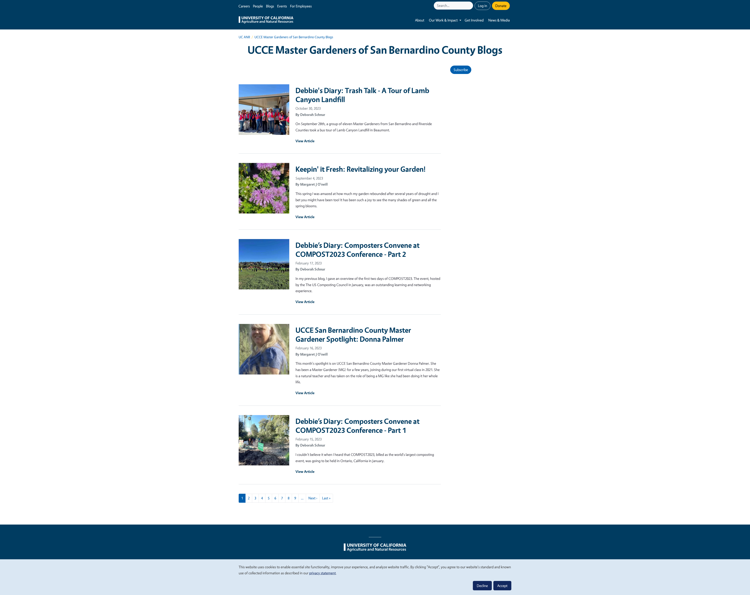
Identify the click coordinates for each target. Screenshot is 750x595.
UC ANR (244, 37)
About (419, 20)
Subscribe (461, 69)
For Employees (301, 6)
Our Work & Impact (443, 20)
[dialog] (375, 577)
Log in (482, 5)
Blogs (270, 6)
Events (282, 6)
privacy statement (322, 573)
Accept (502, 585)
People (258, 6)
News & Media (499, 20)
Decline (482, 585)
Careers (244, 6)
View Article (305, 141)
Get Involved (474, 20)
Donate (500, 5)
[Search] (470, 6)
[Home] (266, 20)
